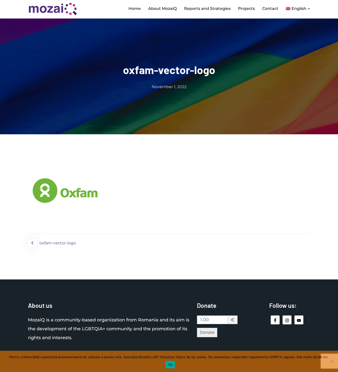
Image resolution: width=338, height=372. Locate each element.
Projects (246, 8)
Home (134, 8)
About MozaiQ (162, 8)
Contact (270, 8)
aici (325, 357)
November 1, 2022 (169, 86)
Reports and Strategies (207, 8)
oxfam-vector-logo (57, 243)
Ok (170, 365)
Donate (207, 332)
